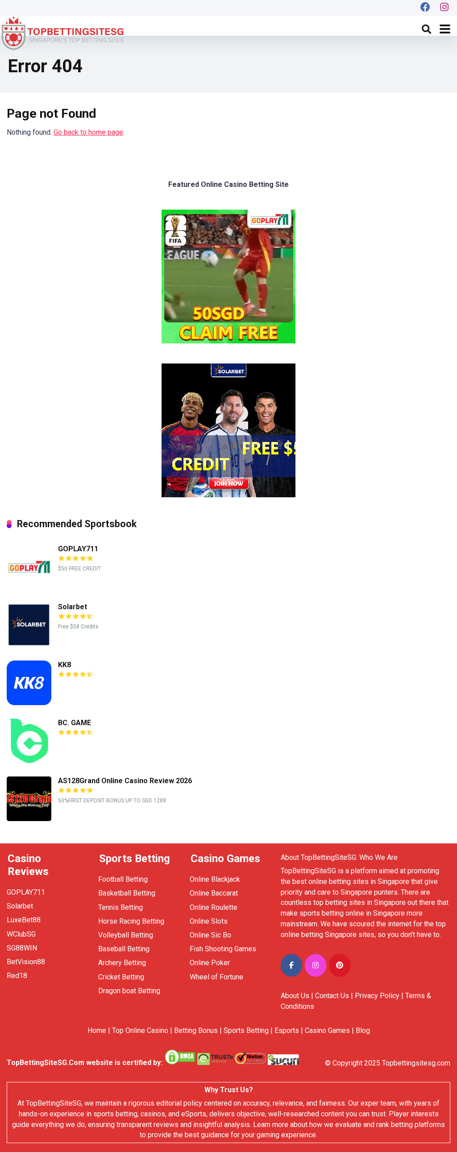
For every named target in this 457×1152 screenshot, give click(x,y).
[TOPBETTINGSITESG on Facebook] (291, 965)
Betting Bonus (196, 1030)
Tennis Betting (120, 907)
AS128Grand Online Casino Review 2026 (125, 780)
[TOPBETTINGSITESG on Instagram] (315, 965)
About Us (295, 995)
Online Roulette (213, 907)
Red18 (17, 975)
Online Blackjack (215, 879)
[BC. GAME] (29, 760)
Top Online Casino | (142, 1030)
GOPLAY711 (78, 549)
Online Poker (210, 962)
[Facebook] (425, 8)
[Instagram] (444, 8)
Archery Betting (122, 962)
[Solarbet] (29, 644)
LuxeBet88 (24, 920)
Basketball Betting (126, 893)
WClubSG (21, 934)
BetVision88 (26, 962)
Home (96, 1030)
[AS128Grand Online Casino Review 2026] (29, 818)
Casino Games (327, 1030)
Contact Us (332, 995)
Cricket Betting (121, 977)
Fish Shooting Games (223, 949)
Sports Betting (246, 1030)
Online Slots (209, 921)
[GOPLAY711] (29, 586)
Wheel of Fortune (216, 977)
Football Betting (123, 879)
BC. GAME (74, 722)
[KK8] (29, 702)
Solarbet (72, 607)
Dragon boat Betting (129, 991)
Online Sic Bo (210, 935)
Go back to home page (88, 132)
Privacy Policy (377, 995)
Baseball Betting (124, 949)
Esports (286, 1030)
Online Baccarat (214, 893)
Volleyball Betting (125, 935)
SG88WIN (23, 948)
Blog (363, 1030)
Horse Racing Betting (131, 921)
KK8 (64, 665)
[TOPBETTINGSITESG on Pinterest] (339, 965)
